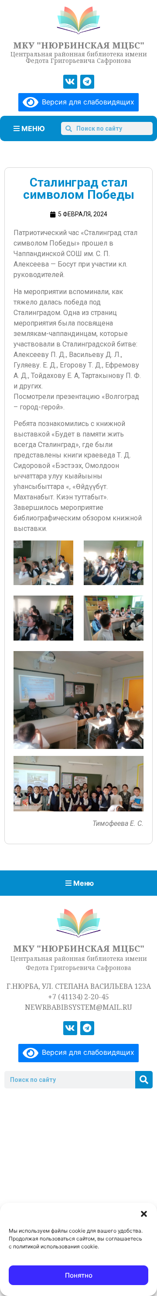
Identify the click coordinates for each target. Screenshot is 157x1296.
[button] (144, 1213)
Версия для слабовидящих (86, 101)
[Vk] (70, 82)
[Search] (144, 1079)
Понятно (78, 1275)
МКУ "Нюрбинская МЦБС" (78, 45)
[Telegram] (87, 82)
